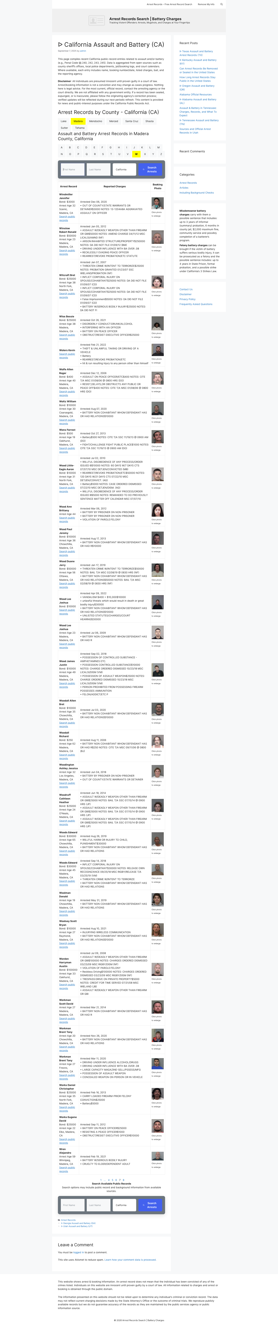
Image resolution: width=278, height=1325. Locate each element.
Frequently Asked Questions (196, 304)
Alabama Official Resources (196, 94)
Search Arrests (152, 169)
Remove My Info (206, 4)
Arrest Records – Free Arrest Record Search (169, 4)
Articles (184, 187)
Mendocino (95, 121)
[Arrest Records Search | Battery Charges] (97, 20)
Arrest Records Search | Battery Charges (145, 19)
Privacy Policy (187, 299)
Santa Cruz (131, 121)
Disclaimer (186, 294)
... (105, 1180)
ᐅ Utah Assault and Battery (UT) (77, 1226)
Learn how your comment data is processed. (131, 1259)
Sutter (64, 127)
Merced (113, 121)
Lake (63, 121)
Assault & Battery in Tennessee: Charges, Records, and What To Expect (198, 112)
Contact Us (186, 289)
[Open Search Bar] (221, 4)
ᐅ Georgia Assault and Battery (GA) (78, 1223)
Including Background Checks (197, 192)
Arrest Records (68, 1220)
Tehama (80, 127)
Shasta (150, 121)
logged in (78, 1252)
